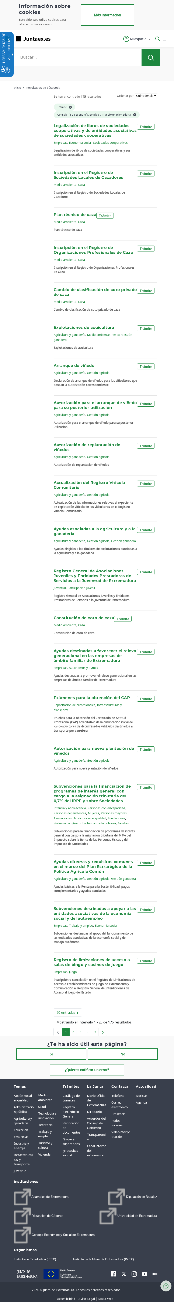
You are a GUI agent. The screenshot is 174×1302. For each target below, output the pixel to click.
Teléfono (117, 1095)
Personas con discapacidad (106, 808)
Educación (21, 1130)
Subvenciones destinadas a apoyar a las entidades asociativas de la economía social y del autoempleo (95, 914)
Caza (81, 185)
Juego (73, 972)
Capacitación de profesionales (74, 705)
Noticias (141, 1095)
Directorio (94, 1111)
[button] (137, 39)
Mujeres (93, 813)
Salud (42, 1106)
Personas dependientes (70, 813)
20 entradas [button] (69, 1013)
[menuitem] (49, 1097)
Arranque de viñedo (74, 366)
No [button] (123, 1054)
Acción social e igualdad (89, 818)
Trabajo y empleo (81, 926)
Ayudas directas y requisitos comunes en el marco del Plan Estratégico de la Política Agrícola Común (93, 867)
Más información (107, 15)
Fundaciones (116, 818)
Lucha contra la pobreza (99, 823)
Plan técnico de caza (75, 215)
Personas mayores (114, 813)
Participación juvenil (81, 588)
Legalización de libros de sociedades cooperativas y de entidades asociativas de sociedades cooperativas (95, 131)
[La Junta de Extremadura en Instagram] (134, 1273)
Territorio (45, 1125)
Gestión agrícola (98, 373)
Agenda (141, 1102)
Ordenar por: (125, 96)
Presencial (118, 1114)
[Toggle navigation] (56, 38)
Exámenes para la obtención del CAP (92, 698)
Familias (123, 823)
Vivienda (44, 1154)
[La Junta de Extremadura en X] (124, 1273)
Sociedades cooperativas (110, 143)
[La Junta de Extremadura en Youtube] (144, 1273)
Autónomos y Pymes (83, 668)
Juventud (60, 588)
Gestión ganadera (123, 541)
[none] (57, 1032)
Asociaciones (63, 818)
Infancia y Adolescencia (70, 808)
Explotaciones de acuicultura (84, 328)
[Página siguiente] (102, 1032)
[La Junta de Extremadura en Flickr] (155, 1273)
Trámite (145, 126)
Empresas (60, 143)
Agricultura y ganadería (69, 335)
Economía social (80, 143)
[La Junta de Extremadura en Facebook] (113, 1273)
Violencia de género (67, 823)
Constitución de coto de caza (84, 618)
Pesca (115, 335)
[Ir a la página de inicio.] (26, 38)
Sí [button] (51, 1054)
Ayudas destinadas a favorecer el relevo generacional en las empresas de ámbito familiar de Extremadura (95, 656)
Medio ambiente (65, 185)
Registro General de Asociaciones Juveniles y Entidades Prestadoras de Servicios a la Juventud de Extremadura (95, 576)
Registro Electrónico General (71, 1111)
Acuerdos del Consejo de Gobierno (96, 1123)
